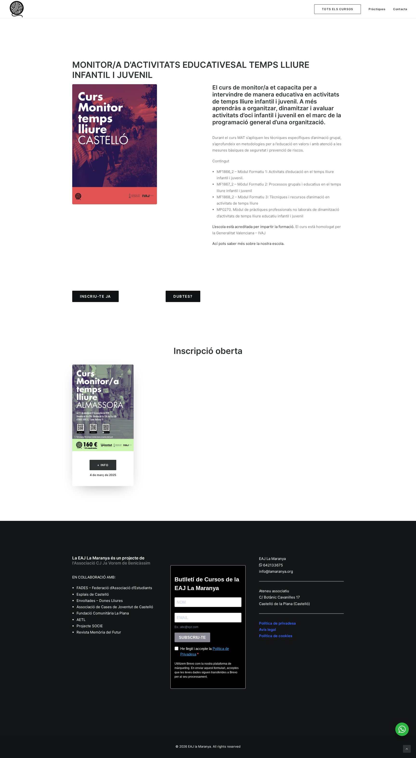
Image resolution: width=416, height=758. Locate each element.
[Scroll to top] (407, 748)
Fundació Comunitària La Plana (103, 613)
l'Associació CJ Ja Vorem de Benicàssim (111, 563)
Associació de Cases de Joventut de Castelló (115, 607)
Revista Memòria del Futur (99, 632)
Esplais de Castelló (93, 594)
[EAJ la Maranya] (17, 9)
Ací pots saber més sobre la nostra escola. (248, 243)
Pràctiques (377, 9)
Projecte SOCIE (90, 626)
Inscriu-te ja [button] (95, 296)
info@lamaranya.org (276, 571)
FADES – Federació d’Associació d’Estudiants (114, 588)
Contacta (400, 9)
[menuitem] (339, 9)
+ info (102, 465)
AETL (81, 619)
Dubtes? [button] (183, 296)
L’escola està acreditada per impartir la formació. (253, 226)
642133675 (273, 565)
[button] (103, 408)
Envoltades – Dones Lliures (100, 600)
